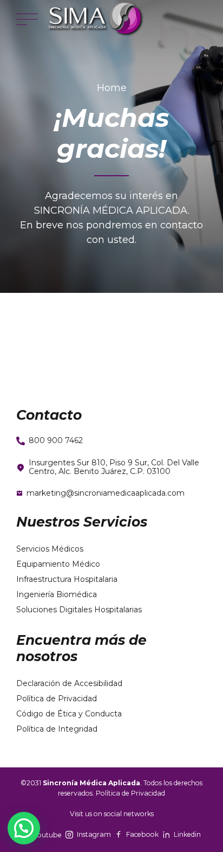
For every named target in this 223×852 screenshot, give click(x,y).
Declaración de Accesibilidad (69, 683)
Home (112, 88)
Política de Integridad (56, 729)
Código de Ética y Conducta (69, 714)
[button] (24, 828)
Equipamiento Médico (58, 564)
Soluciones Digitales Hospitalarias (79, 609)
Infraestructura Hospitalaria (66, 579)
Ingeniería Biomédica (56, 594)
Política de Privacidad (56, 698)
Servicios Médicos (49, 549)
